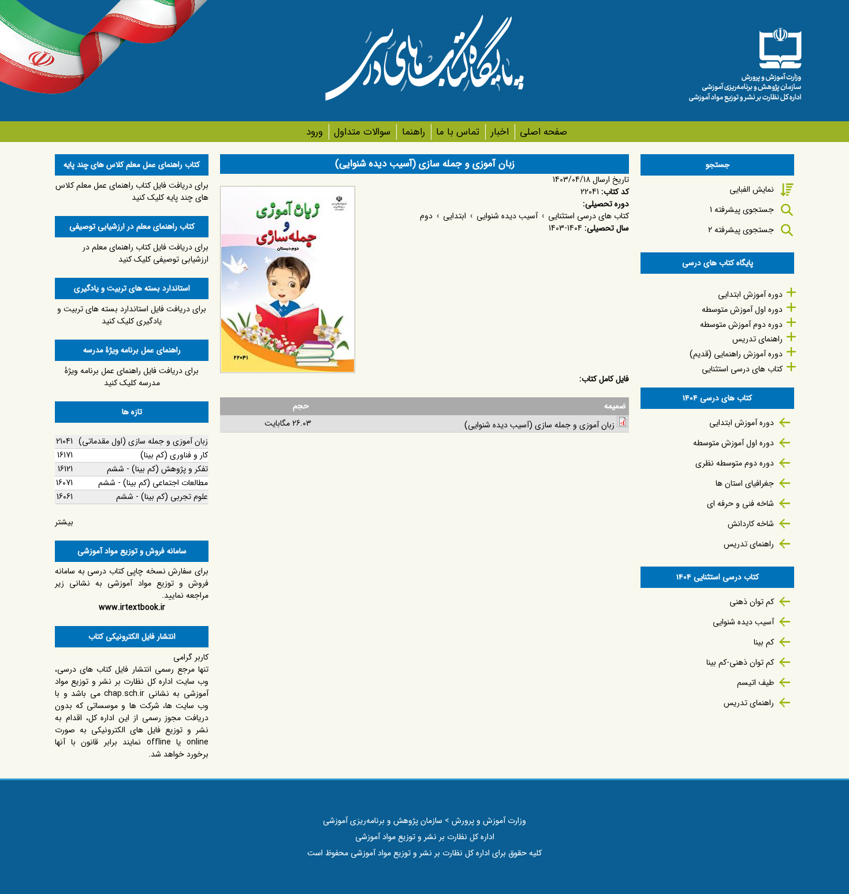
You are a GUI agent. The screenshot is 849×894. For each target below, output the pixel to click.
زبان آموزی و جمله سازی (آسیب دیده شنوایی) (539, 425)
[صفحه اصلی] (745, 60)
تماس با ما (457, 132)
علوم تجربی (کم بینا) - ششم (162, 496)
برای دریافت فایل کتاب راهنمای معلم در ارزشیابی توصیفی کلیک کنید (145, 253)
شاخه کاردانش (751, 523)
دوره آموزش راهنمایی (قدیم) (736, 354)
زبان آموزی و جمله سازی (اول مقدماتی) (143, 441)
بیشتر (64, 522)
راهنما (413, 132)
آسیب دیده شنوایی (507, 216)
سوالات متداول (362, 132)
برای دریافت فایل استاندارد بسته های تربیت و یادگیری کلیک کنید (131, 315)
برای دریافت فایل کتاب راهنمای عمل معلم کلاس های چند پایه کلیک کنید (131, 191)
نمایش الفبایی (751, 189)
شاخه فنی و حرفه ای (740, 503)
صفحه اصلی (543, 132)
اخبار (499, 132)
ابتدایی (454, 216)
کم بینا (764, 642)
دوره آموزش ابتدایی (750, 294)
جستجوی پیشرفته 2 (741, 230)
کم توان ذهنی (751, 601)
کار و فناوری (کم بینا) (174, 455)
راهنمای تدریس (757, 339)
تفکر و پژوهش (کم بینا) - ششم (157, 469)
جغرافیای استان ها (745, 483)
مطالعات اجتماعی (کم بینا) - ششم (153, 482)
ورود (314, 132)
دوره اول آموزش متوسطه (742, 309)
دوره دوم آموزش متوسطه (741, 324)
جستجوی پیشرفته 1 (742, 209)
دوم (426, 216)
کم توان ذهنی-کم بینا (740, 662)
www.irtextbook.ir (132, 607)
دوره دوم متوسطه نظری (734, 463)
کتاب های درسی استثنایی (588, 216)
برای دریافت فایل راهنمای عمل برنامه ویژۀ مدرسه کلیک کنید (132, 376)
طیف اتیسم (755, 682)
